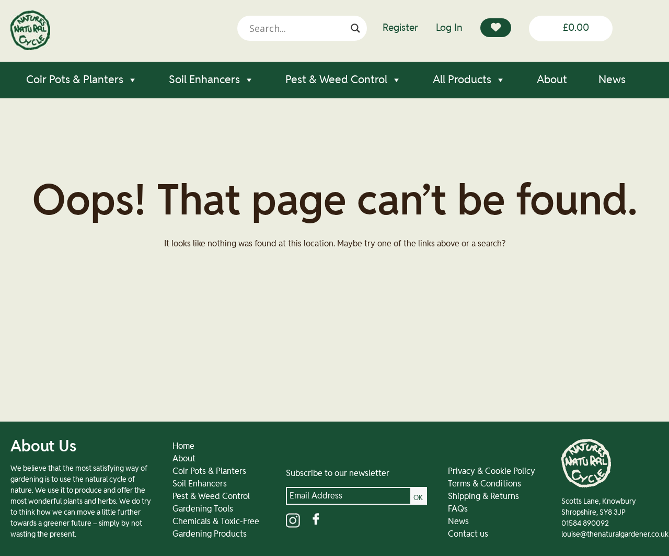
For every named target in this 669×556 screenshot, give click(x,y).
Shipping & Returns (483, 496)
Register (400, 28)
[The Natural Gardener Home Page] (30, 47)
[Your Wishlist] (495, 27)
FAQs (458, 509)
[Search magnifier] (355, 28)
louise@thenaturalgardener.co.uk (614, 534)
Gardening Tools (202, 509)
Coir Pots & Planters (74, 79)
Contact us (468, 534)
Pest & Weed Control (336, 79)
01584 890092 (585, 523)
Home (183, 446)
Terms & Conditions (484, 484)
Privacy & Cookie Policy (491, 471)
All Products (462, 79)
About (552, 79)
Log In (449, 28)
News (612, 79)
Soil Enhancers (204, 79)
